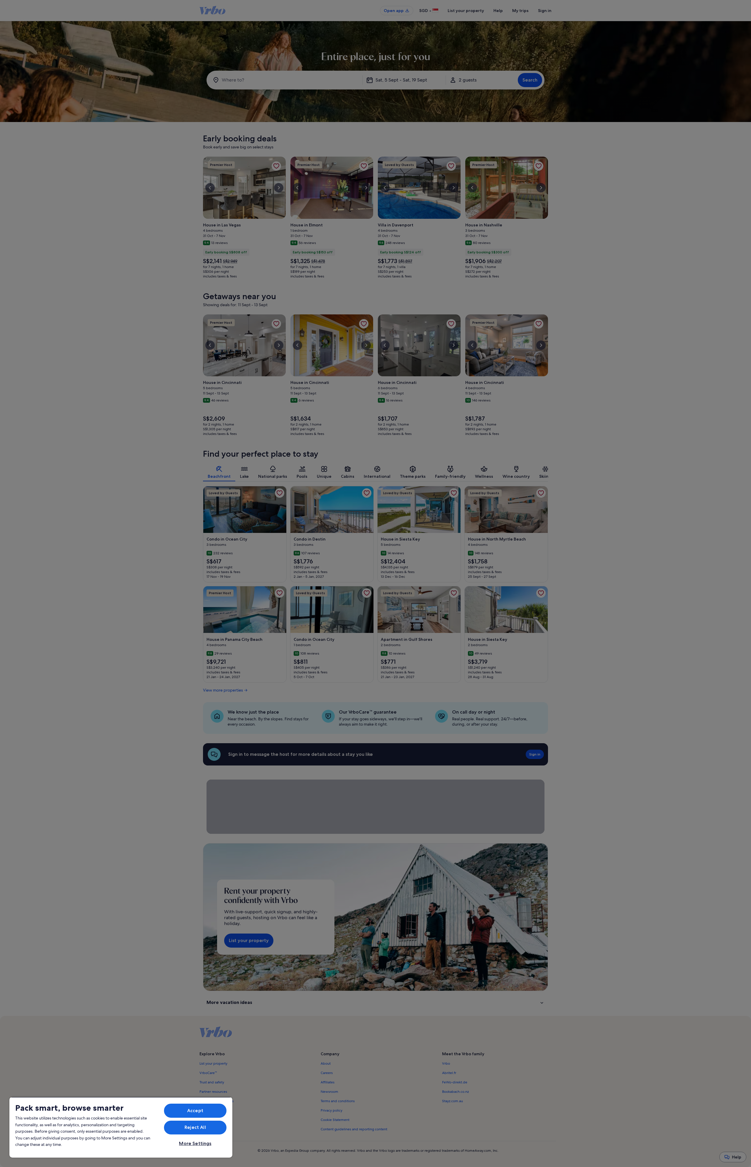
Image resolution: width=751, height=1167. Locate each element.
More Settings (195, 1143)
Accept (195, 1110)
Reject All (195, 1127)
